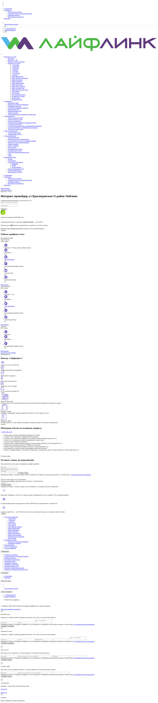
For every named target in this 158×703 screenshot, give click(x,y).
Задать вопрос (5, 188)
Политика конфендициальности (11, 609)
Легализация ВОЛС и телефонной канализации (23, 127)
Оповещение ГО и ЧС (15, 151)
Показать (3, 209)
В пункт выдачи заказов (15, 162)
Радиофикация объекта (15, 149)
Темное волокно (13, 113)
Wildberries (15, 164)
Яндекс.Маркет (16, 167)
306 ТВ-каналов (9, 259)
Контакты (7, 18)
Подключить (5, 285)
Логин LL (4, 692)
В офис (10, 159)
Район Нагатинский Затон (20, 90)
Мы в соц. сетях (5, 581)
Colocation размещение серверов (18, 108)
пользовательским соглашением (81, 475)
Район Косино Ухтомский (20, 78)
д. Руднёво (15, 71)
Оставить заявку (23, 473)
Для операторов (9, 116)
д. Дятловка (15, 65)
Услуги (3, 513)
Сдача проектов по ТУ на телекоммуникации (22, 141)
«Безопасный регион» (15, 134)
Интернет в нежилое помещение (18, 104)
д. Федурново (16, 73)
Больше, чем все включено (16, 62)
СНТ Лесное (16, 93)
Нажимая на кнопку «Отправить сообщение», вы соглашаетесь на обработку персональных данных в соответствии (47, 624)
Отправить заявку (6, 660)
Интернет (11, 58)
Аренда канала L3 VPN (15, 119)
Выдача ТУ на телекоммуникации (18, 142)
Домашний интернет (10, 563)
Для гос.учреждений (10, 131)
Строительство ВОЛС (15, 124)
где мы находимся (6, 592)
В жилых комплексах (14, 170)
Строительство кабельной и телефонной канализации (25, 126)
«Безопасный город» (14, 132)
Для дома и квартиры (11, 517)
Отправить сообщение (7, 626)
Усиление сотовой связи (15, 129)
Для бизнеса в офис (10, 540)
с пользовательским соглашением (83, 624)
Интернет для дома (10, 57)
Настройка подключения (15, 17)
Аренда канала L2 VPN (15, 118)
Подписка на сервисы (15, 12)
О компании (8, 8)
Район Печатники (17, 85)
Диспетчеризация (13, 137)
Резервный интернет (14, 106)
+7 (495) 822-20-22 (10, 28)
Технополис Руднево (18, 96)
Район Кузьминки (17, 80)
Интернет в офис (13, 103)
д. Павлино (15, 68)
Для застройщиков (10, 136)
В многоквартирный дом (16, 169)
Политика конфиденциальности (14, 568)
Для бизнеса (8, 101)
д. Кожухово (15, 66)
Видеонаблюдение (10, 157)
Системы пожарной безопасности (18, 152)
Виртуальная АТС (13, 109)
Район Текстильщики (18, 86)
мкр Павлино (16, 98)
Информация (5, 551)
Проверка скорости (14, 15)
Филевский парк (17, 99)
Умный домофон (13, 144)
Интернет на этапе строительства (18, 139)
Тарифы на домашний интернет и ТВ (16, 569)
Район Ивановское (17, 76)
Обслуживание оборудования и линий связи (22, 114)
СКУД (10, 155)
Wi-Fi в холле (12, 147)
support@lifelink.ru (10, 30)
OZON (14, 165)
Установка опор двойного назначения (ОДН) (22, 122)
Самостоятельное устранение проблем (20, 13)
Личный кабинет (6, 190)
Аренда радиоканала (14, 121)
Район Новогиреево (18, 83)
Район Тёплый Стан (18, 88)
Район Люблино (17, 81)
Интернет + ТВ (13, 60)
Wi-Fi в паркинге (13, 146)
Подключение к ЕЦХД (15, 172)
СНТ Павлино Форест (19, 94)
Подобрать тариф (9, 561)
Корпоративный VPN (15, 111)
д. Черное (15, 75)
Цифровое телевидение (11, 564)
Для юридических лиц (11, 566)
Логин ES (4, 689)
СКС (9, 154)
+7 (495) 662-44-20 (6, 432)
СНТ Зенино (16, 91)
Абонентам (7, 10)
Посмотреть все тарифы (8, 352)
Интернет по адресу (14, 63)
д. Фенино (15, 70)
